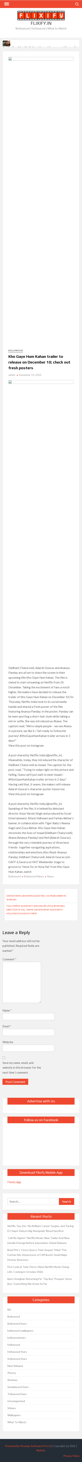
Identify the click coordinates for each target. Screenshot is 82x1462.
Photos (11, 1372)
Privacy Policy (71, 1455)
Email (6, 1026)
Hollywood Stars (17, 1351)
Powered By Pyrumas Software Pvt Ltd (28, 1446)
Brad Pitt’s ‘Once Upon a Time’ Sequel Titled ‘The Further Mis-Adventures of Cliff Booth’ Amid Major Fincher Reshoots (37, 1254)
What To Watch (16, 1422)
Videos (11, 1408)
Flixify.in (41, 23)
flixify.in (40, 1450)
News (50, 876)
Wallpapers (14, 1415)
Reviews (12, 1379)
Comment (9, 959)
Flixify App (14, 1182)
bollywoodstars (16, 1337)
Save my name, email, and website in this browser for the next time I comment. (21, 1067)
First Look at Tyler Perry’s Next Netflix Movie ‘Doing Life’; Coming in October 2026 (38, 1269)
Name (7, 1010)
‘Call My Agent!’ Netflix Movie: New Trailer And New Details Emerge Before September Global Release (38, 1240)
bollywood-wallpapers (20, 1330)
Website (7, 1042)
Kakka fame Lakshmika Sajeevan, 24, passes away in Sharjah (36, 897)
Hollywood (13, 1344)
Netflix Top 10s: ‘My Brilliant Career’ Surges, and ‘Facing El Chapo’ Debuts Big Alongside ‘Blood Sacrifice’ (40, 1228)
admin (11, 374)
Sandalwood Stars (18, 1387)
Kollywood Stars (17, 1358)
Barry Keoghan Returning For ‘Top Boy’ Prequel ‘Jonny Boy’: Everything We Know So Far (39, 1281)
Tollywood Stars (17, 1394)
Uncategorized (16, 1401)
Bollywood (15, 350)
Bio (9, 1309)
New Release (15, 1365)
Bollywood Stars (17, 1323)
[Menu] (6, 4)
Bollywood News (34, 876)
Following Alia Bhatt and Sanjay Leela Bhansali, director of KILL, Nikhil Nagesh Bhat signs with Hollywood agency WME (35, 909)
